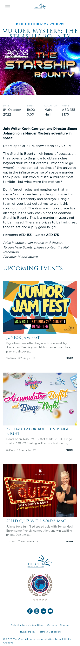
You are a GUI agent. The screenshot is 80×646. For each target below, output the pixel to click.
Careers (52, 625)
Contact (65, 625)
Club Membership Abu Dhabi (27, 625)
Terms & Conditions (50, 631)
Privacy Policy (27, 631)
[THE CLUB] (40, 6)
